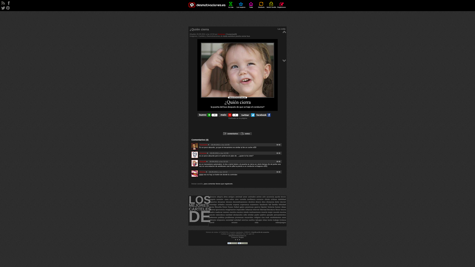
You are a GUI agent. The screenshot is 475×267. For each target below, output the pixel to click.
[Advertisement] (237, 16)
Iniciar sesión (271, 7)
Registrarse (281, 7)
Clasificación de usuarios (260, 232)
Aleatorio (261, 7)
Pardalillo (204, 145)
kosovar (221, 34)
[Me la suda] (284, 31)
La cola (230, 7)
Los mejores (241, 7)
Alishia (203, 172)
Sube (251, 7)
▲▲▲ (237, 239)
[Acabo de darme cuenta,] (284, 60)
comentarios (232, 134)
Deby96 (203, 162)
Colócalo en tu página (237, 118)
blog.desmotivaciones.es (237, 236)
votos (247, 134)
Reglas (241, 237)
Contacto (234, 237)
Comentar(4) (231, 34)
